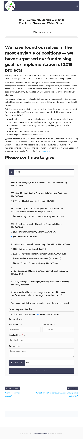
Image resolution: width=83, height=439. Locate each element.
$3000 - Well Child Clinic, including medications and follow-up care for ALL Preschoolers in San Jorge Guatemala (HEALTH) (38, 294)
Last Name (48, 324)
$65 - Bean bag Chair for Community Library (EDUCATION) (38, 216)
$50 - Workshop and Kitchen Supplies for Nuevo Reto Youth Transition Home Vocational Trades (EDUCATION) (37, 210)
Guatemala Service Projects (40, 433)
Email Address (16, 335)
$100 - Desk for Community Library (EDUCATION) (34, 232)
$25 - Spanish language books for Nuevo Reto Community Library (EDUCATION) (39, 184)
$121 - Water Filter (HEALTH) (25, 237)
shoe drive (45, 151)
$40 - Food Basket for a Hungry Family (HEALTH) (34, 201)
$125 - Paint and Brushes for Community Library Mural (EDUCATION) (40, 244)
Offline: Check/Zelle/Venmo (23, 314)
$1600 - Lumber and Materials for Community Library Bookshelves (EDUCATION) (39, 272)
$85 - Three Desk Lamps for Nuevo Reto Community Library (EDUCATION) (36, 225)
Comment (13, 346)
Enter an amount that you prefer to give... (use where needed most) (40, 303)
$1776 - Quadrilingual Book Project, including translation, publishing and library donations (40, 283)
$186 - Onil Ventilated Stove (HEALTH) (29, 249)
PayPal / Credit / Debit (49, 314)
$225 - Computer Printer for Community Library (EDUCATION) (39, 254)
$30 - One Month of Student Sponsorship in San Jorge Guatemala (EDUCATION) (39, 194)
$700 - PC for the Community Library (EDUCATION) (35, 263)
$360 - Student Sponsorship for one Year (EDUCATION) (37, 258)
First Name (14, 324)
